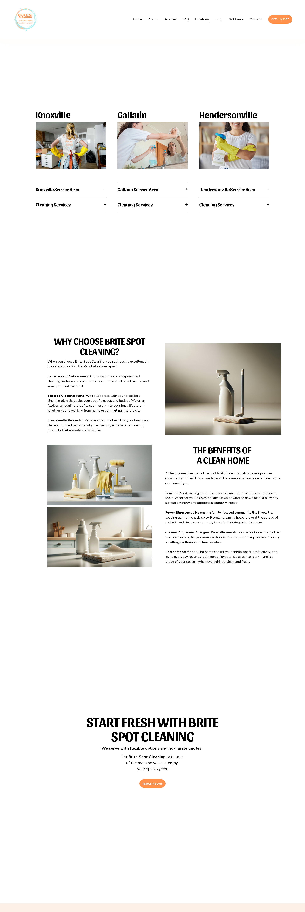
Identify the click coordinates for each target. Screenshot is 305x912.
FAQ (186, 19)
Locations (202, 19)
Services (170, 19)
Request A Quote (152, 783)
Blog (219, 19)
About (153, 19)
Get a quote (280, 19)
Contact (256, 19)
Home (137, 19)
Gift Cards (236, 19)
